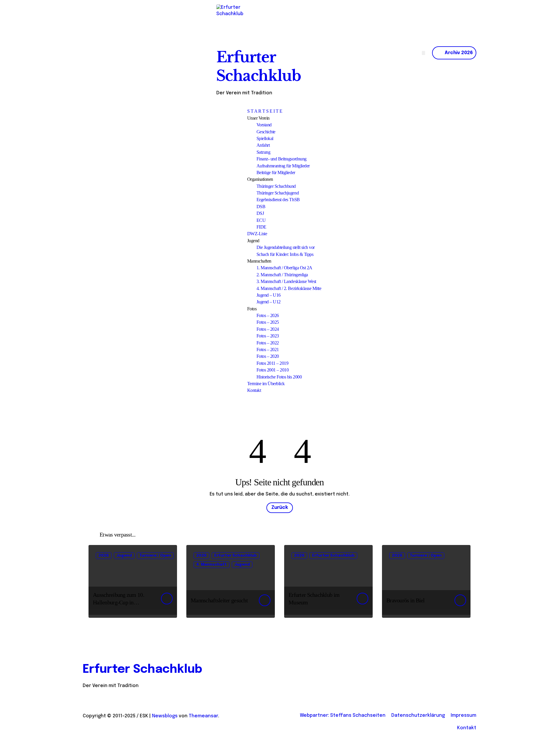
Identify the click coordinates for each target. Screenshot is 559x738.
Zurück (279, 507)
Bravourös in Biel (405, 600)
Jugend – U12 (268, 301)
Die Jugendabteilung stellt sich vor (285, 247)
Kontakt (254, 390)
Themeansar (203, 716)
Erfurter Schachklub (235, 556)
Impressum (463, 715)
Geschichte (265, 131)
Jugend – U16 (268, 295)
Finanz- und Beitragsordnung (281, 158)
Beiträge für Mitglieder (275, 172)
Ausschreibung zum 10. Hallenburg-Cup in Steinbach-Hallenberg (118, 602)
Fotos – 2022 (267, 342)
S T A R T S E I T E (264, 111)
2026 (103, 556)
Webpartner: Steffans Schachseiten (342, 715)
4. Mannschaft (211, 565)
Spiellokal (264, 138)
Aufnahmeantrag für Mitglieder (283, 165)
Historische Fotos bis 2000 (279, 376)
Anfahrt (263, 145)
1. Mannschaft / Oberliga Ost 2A (284, 267)
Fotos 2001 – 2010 (272, 369)
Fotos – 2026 (267, 315)
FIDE (261, 226)
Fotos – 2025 (267, 322)
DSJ (260, 213)
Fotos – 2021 (267, 349)
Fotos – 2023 (267, 335)
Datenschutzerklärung (418, 715)
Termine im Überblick (266, 383)
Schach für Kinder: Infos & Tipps (285, 254)
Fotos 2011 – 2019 (272, 363)
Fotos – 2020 (267, 356)
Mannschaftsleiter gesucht (219, 600)
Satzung (263, 152)
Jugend (124, 556)
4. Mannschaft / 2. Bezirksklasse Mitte (288, 288)
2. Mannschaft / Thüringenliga (282, 274)
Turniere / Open (155, 556)
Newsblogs (165, 716)
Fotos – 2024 (267, 329)
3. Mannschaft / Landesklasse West (286, 281)
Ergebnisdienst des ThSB (278, 199)
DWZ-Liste (257, 233)
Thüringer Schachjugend (277, 192)
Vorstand (264, 124)
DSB (261, 206)
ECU (261, 220)
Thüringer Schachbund (276, 186)
